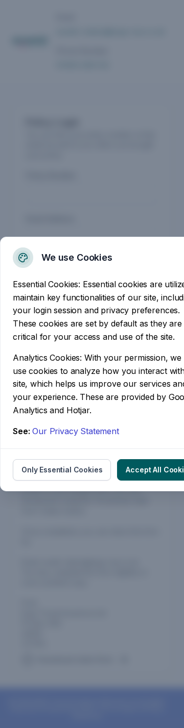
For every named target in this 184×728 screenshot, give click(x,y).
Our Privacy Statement (75, 431)
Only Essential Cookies (61, 469)
